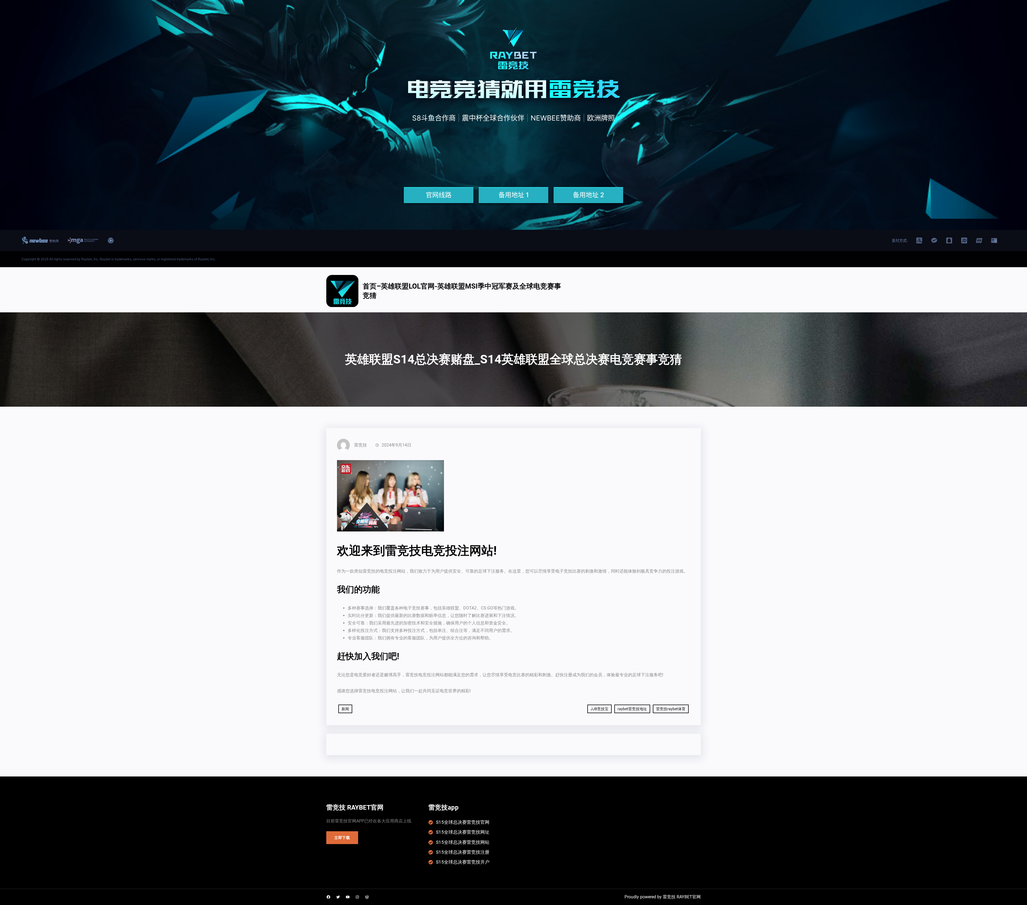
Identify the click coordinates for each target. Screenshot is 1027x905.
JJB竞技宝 (599, 709)
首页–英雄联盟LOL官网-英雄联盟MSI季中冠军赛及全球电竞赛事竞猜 (462, 291)
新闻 (345, 709)
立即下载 (342, 838)
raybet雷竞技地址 (632, 709)
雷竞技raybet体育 (670, 709)
